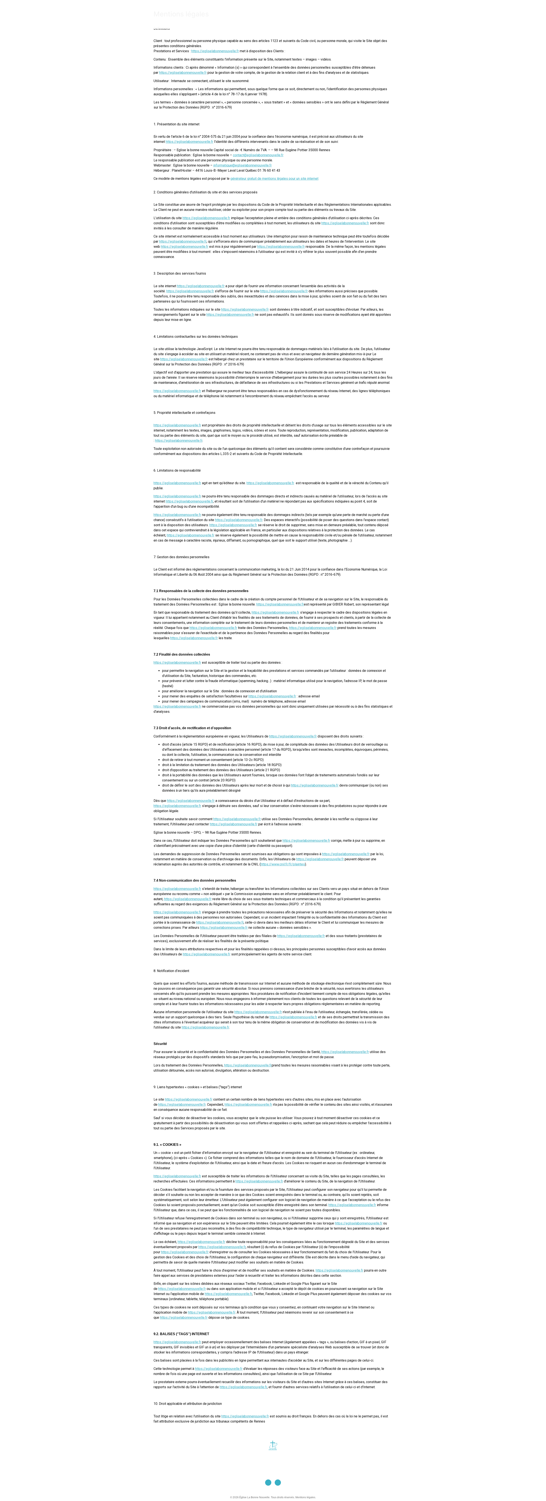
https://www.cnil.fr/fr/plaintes (283, 864)
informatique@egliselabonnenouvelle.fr (242, 165)
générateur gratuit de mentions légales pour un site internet (274, 179)
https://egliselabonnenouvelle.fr (215, 51)
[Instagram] (278, 1482)
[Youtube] (268, 1482)
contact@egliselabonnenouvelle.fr (258, 155)
